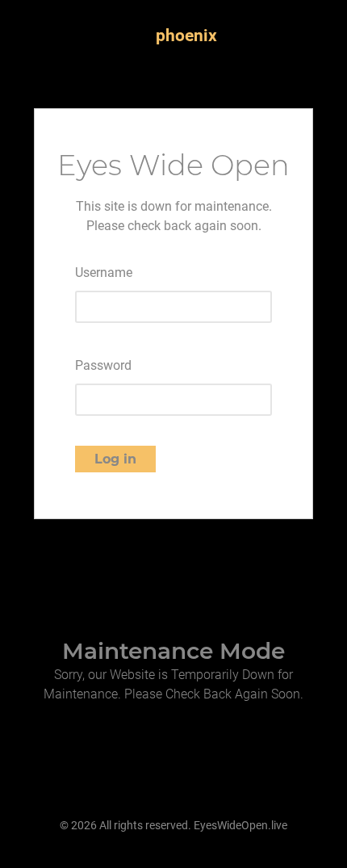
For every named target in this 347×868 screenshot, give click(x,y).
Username (103, 272)
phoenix (186, 35)
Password (103, 365)
